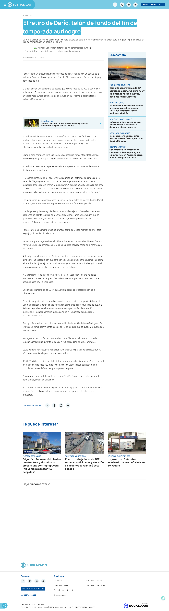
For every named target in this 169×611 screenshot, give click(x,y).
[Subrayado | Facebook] (115, 5)
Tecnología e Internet (63, 590)
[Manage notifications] (163, 598)
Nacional (58, 580)
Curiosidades (59, 595)
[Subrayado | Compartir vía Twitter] (47, 405)
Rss (42, 604)
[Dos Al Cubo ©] (136, 607)
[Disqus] (84, 522)
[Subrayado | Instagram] (129, 5)
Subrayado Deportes (95, 585)
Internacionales (61, 585)
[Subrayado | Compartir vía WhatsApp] (61, 405)
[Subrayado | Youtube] (135, 5)
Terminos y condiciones (30, 604)
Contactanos (30, 595)
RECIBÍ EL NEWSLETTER (153, 4)
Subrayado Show (94, 580)
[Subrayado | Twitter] (122, 5)
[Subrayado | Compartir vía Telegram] (67, 405)
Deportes (27, 16)
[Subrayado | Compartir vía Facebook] (54, 405)
